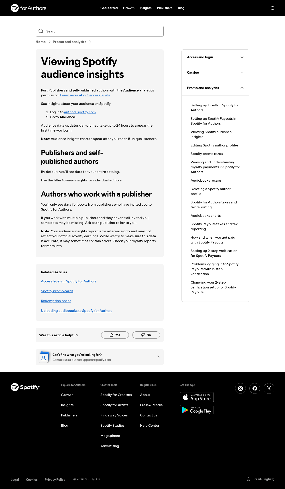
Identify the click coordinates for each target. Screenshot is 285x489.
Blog (181, 8)
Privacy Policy (55, 479)
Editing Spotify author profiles (214, 145)
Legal (15, 479)
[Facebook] (254, 388)
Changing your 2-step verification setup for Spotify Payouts (213, 287)
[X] (269, 388)
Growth (128, 8)
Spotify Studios (112, 425)
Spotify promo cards (57, 290)
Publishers (165, 8)
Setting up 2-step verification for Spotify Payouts (214, 253)
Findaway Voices (114, 415)
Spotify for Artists (114, 404)
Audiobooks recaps (206, 180)
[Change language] (272, 8)
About (145, 394)
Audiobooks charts (206, 215)
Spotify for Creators (116, 394)
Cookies (32, 479)
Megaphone (110, 435)
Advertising (109, 445)
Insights (146, 8)
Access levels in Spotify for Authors (68, 281)
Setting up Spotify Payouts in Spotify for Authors (213, 121)
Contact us (148, 415)
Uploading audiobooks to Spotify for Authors (76, 310)
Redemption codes (56, 300)
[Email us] (157, 357)
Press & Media (151, 404)
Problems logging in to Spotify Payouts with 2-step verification (214, 269)
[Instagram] (240, 388)
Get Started (109, 8)
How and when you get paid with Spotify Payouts (213, 240)
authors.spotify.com (80, 112)
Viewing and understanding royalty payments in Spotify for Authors (215, 167)
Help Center (149, 425)
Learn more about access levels (85, 95)
